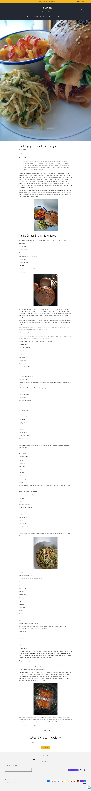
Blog (34, 759)
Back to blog (46, 731)
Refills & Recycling (66, 759)
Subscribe (45, 747)
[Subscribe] (30, 770)
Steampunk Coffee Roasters (13, 787)
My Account (22, 759)
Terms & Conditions (51, 759)
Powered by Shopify (21, 787)
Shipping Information (41, 759)
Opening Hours (29, 759)
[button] (6, 9)
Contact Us (58, 759)
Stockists (44, 761)
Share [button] (22, 153)
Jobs (48, 761)
